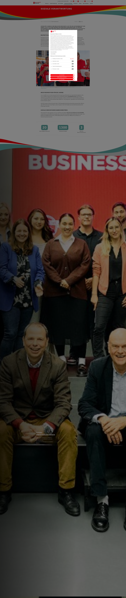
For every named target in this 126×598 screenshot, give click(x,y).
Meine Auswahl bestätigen (61, 77)
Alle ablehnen (61, 79)
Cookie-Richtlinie (53, 53)
